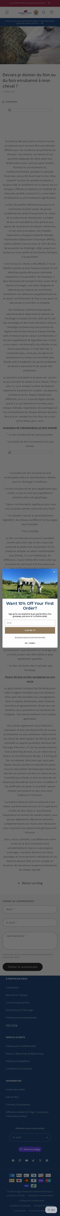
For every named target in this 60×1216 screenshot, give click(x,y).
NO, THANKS (30, 643)
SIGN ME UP (30, 630)
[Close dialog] (54, 572)
